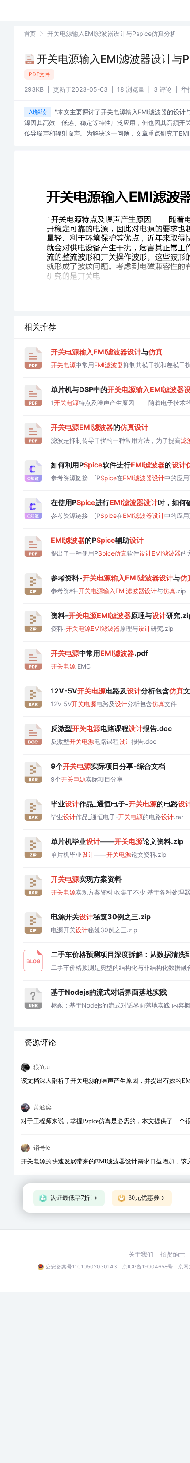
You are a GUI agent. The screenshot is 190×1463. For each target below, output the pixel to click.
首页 (30, 33)
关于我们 (141, 1254)
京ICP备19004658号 (147, 1266)
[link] (30, 33)
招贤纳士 (172, 1254)
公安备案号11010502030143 (81, 1266)
